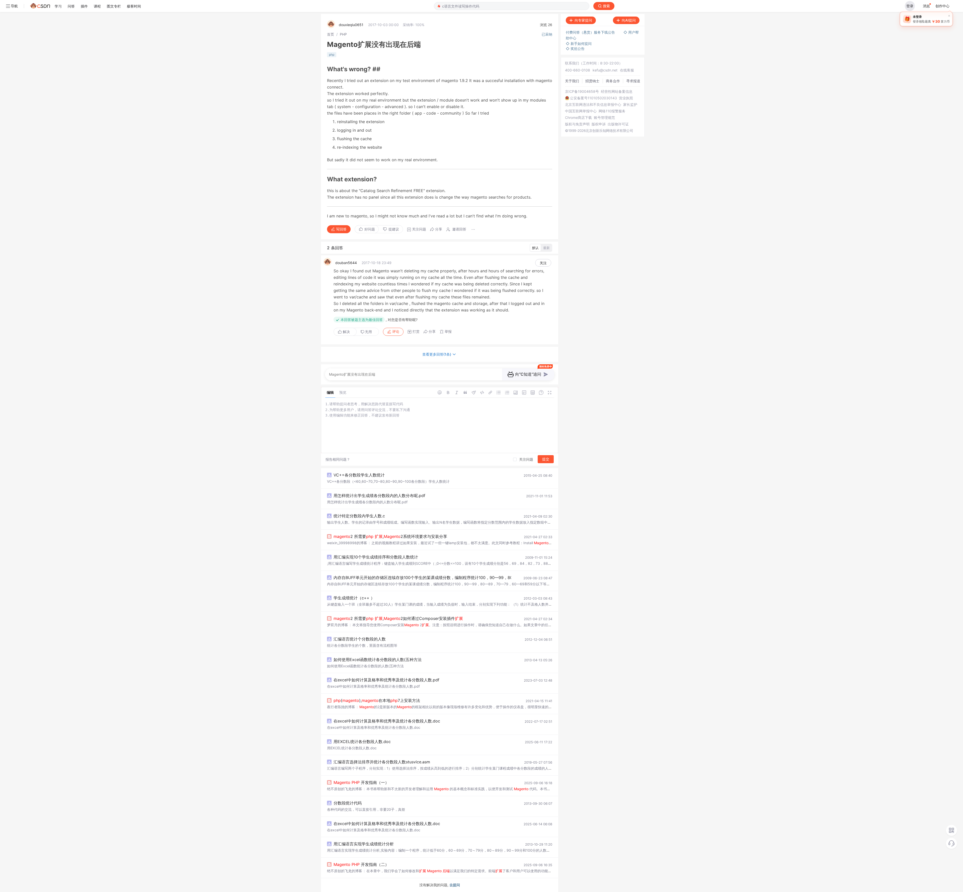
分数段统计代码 (348, 802)
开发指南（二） (361, 864)
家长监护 (630, 105)
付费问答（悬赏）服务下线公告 (591, 32)
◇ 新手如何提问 (579, 43)
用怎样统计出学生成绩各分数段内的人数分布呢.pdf (379, 495)
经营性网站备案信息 (616, 92)
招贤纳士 (592, 81)
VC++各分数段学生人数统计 (359, 474)
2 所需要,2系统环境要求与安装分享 (390, 536)
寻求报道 (633, 81)
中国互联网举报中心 (581, 111)
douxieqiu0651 (351, 25)
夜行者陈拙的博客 (341, 707)
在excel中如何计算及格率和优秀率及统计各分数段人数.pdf (386, 679)
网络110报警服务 (612, 111)
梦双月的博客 (337, 625)
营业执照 (626, 98)
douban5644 (346, 263)
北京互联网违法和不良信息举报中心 (593, 105)
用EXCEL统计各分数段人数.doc (362, 741)
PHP (343, 34)
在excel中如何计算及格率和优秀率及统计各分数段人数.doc (387, 720)
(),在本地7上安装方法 (377, 700)
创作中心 (942, 6)
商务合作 (613, 81)
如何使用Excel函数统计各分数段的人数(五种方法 (378, 659)
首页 (330, 34)
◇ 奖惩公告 (575, 48)
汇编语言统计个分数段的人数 (360, 638)
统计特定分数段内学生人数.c (359, 515)
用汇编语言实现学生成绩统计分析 (364, 843)
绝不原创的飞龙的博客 (344, 789)
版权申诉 (599, 124)
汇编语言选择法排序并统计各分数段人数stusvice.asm (382, 761)
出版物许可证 (618, 124)
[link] (330, 34)
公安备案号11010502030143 (593, 98)
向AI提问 (629, 20)
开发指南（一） (361, 782)
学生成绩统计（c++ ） (354, 597)
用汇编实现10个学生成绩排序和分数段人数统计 (376, 556)
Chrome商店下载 (578, 118)
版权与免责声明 (577, 124)
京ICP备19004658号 (582, 92)
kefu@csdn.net (605, 70)
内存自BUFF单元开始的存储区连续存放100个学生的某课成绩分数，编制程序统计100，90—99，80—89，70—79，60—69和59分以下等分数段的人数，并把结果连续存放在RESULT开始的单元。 (509, 577)
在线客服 (627, 70)
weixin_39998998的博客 (347, 543)
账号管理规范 (604, 118)
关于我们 (572, 81)
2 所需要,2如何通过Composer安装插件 (398, 618)
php (331, 54)
